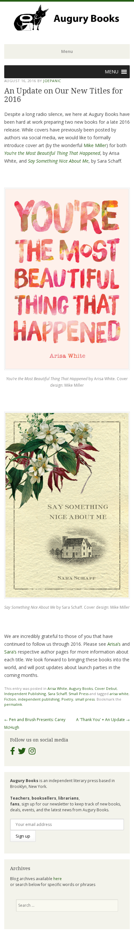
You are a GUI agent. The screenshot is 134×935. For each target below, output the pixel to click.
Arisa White (57, 688)
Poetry (67, 699)
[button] (111, 71)
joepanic (52, 80)
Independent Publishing (25, 693)
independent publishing (39, 699)
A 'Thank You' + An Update (103, 719)
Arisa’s (114, 644)
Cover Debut (106, 688)
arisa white (119, 693)
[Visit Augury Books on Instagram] (32, 752)
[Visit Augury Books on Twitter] (22, 752)
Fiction (10, 699)
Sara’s (10, 652)
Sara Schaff (57, 693)
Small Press (78, 693)
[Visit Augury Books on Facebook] (12, 752)
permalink (13, 704)
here (57, 878)
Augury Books (81, 688)
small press (85, 699)
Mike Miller (95, 145)
